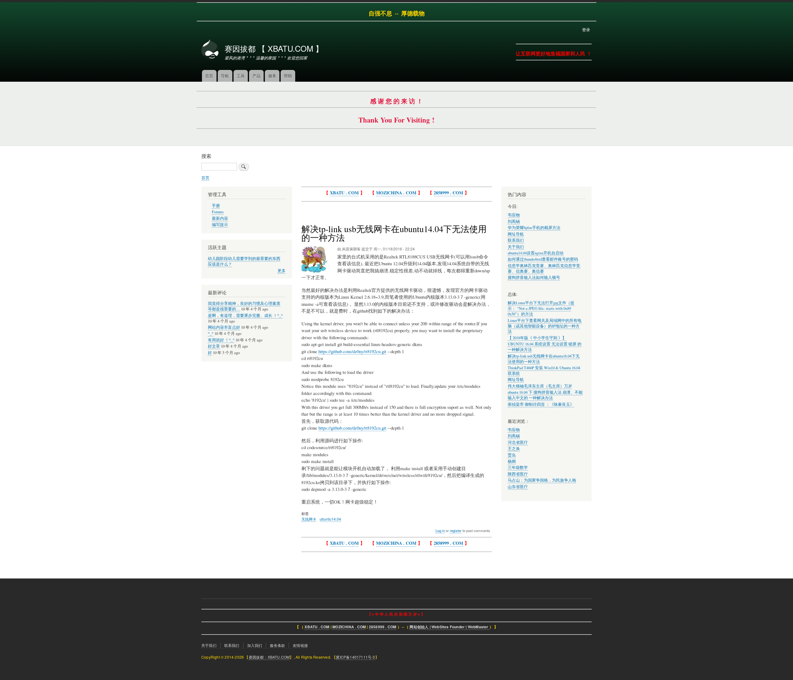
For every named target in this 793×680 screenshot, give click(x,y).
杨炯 (512, 461)
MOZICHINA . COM (396, 192)
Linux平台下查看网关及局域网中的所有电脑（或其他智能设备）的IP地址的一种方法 (544, 326)
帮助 (288, 76)
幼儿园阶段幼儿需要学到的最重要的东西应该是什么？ (244, 261)
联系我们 (516, 240)
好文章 (214, 346)
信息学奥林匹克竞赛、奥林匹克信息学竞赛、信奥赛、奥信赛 (544, 268)
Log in (440, 530)
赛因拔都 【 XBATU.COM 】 (274, 48)
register (456, 530)
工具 (241, 76)
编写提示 (220, 224)
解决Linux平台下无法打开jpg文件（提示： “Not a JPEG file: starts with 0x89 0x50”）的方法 (541, 308)
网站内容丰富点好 (224, 327)
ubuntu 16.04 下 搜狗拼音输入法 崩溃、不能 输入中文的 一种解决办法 (545, 395)
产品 (256, 76)
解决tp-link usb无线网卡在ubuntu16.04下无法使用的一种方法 (544, 358)
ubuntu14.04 (330, 519)
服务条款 (277, 645)
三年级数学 (518, 467)
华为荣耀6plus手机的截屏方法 (534, 227)
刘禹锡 (514, 221)
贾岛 (512, 455)
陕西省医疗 (518, 474)
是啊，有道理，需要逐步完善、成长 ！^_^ (245, 315)
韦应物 (514, 215)
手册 (216, 205)
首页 (209, 76)
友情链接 (300, 645)
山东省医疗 (518, 486)
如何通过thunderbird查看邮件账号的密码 (543, 259)
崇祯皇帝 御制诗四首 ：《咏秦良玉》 (541, 404)
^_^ (210, 333)
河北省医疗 (518, 442)
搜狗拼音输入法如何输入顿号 (534, 277)
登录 (586, 29)
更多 (282, 270)
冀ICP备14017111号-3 (355, 657)
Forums (218, 211)
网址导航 (516, 234)
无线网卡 (308, 519)
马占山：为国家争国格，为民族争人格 (542, 480)
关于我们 (516, 246)
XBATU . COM (344, 192)
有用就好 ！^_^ (221, 340)
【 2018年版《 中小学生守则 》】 (537, 337)
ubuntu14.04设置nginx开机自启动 (535, 253)
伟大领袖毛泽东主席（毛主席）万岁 (540, 386)
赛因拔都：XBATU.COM (269, 657)
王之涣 (514, 448)
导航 (225, 76)
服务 (272, 76)
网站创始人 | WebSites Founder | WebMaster (449, 627)
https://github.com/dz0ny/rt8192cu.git (352, 351)
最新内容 (220, 218)
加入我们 (254, 645)
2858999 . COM (448, 192)
